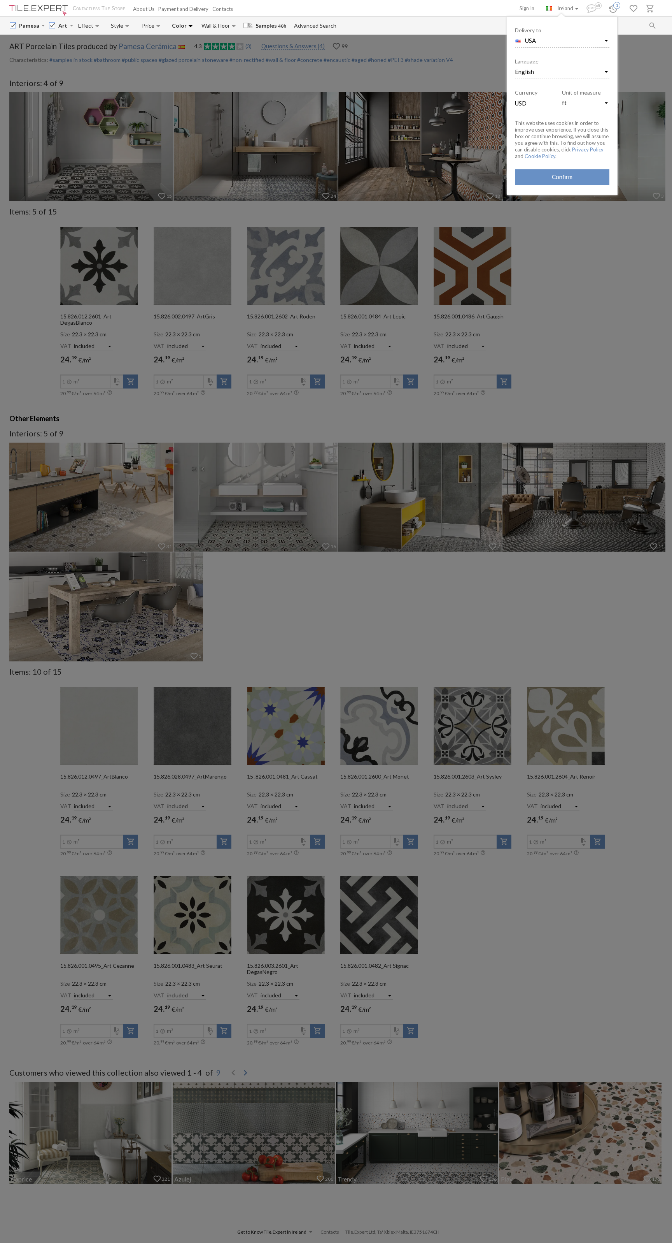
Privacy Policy (588, 149)
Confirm (562, 176)
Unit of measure (581, 92)
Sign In (527, 8)
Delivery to (528, 30)
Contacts (222, 9)
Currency (526, 92)
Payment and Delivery (183, 9)
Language (527, 61)
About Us (143, 9)
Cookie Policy (540, 156)
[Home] (38, 10)
